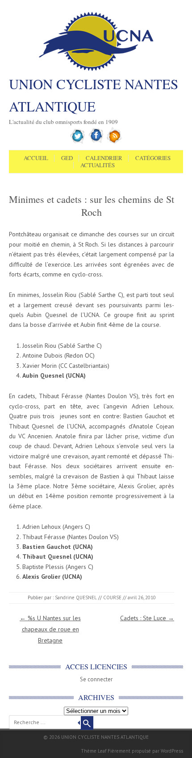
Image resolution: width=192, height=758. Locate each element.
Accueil (36, 158)
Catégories (153, 158)
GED (67, 158)
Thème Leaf (93, 751)
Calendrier (104, 158)
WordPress (172, 751)
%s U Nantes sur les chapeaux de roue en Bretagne (50, 629)
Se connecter (96, 679)
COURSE (112, 597)
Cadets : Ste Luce (147, 618)
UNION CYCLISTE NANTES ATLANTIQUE (93, 94)
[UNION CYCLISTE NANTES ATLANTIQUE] (96, 70)
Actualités (97, 165)
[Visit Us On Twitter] (78, 142)
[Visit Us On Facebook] (96, 142)
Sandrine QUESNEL (76, 597)
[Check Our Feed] (114, 142)
